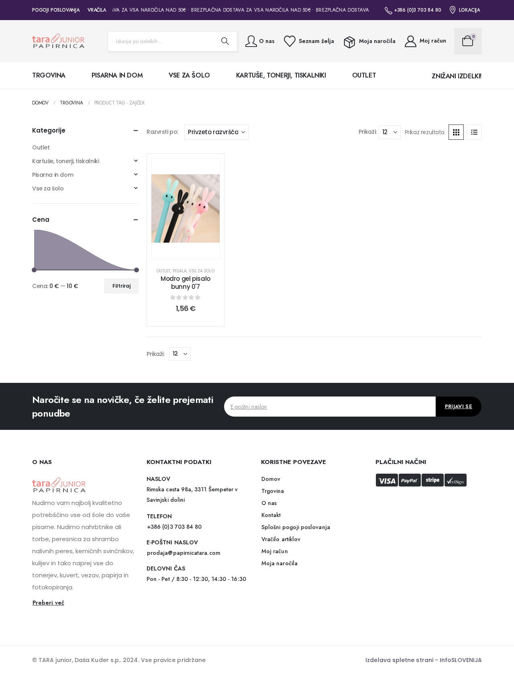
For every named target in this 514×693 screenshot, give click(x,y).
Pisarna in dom (117, 75)
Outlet (364, 75)
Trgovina (48, 75)
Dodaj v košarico (191, 250)
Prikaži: (368, 132)
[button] (456, 132)
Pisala (180, 271)
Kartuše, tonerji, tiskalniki (281, 75)
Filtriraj (121, 285)
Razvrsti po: (162, 132)
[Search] (225, 41)
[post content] (185, 208)
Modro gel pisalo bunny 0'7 (185, 282)
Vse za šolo (189, 75)
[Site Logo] (58, 41)
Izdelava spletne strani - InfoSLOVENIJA (423, 660)
